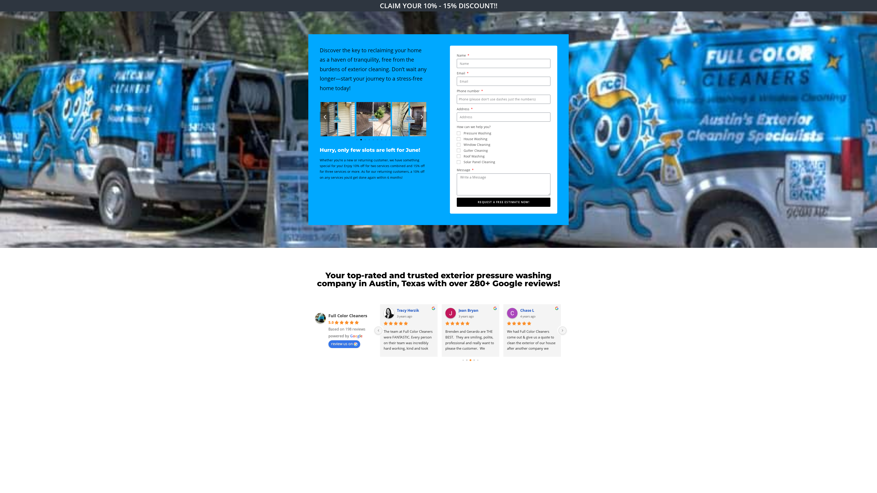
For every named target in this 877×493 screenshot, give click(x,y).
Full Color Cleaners (347, 315)
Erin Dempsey (471, 310)
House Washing (475, 139)
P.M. (524, 310)
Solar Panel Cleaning (479, 162)
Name (462, 55)
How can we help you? (474, 127)
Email (461, 73)
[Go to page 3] (474, 360)
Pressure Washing (477, 133)
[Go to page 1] (466, 360)
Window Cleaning (477, 144)
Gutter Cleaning (476, 150)
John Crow (406, 310)
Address (463, 109)
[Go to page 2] (470, 360)
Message (464, 170)
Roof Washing (474, 156)
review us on (342, 343)
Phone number (469, 91)
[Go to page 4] (478, 360)
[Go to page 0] (463, 360)
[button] (325, 117)
